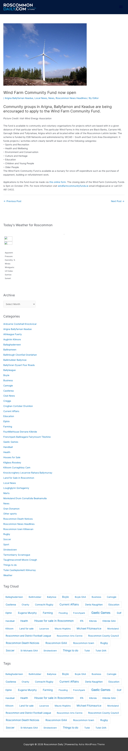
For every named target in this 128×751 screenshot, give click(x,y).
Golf (119, 612)
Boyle (6, 375)
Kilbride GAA (109, 621)
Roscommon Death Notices (18, 518)
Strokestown (10, 549)
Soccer (7, 539)
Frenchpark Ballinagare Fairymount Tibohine (27, 437)
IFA (82, 620)
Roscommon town (83, 643)
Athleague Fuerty (12, 334)
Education (8, 416)
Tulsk (87, 650)
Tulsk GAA (101, 650)
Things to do (10, 565)
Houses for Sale (11, 457)
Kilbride (93, 621)
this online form (57, 182)
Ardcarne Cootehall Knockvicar (20, 324)
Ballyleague (9, 370)
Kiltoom (10, 628)
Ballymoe (51, 597)
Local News (40, 98)
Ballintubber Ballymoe (14, 360)
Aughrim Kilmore (12, 339)
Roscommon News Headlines (71, 98)
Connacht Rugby (44, 604)
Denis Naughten (94, 604)
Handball (8, 447)
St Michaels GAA (29, 650)
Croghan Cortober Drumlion (18, 406)
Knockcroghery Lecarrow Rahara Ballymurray (27, 472)
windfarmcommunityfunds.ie (73, 186)
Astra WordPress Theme (92, 744)
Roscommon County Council (103, 635)
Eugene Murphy (27, 612)
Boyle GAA (80, 597)
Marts (6, 493)
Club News (9, 395)
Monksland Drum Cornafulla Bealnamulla (25, 498)
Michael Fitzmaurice (89, 628)
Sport (6, 544)
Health (6, 452)
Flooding (63, 613)
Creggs (7, 401)
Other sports (10, 513)
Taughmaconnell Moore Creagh (20, 559)
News (51, 98)
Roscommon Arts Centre (69, 635)
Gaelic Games (10, 442)
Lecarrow (44, 628)
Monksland (113, 628)
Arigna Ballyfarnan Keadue (19, 98)
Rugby (6, 534)
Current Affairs (11, 411)
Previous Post (12, 201)
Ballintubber (35, 597)
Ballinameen (9, 349)
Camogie (8, 385)
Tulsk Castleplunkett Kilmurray (19, 570)
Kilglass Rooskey (12, 462)
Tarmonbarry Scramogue (16, 554)
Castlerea (8, 390)
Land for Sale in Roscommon (18, 478)
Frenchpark (79, 613)
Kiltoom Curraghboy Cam (16, 467)
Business (8, 380)
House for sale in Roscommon (54, 620)
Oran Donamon (11, 508)
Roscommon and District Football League (28, 635)
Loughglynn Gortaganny (16, 488)
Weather (7, 575)
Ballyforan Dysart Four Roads (19, 365)
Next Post (117, 201)
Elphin (6, 421)
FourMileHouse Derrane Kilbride (20, 431)
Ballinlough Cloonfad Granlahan (20, 354)
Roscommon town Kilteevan (18, 529)
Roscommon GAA (56, 643)
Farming (7, 426)
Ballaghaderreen (12, 344)
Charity (25, 604)
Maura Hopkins (63, 628)
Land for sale (26, 628)
